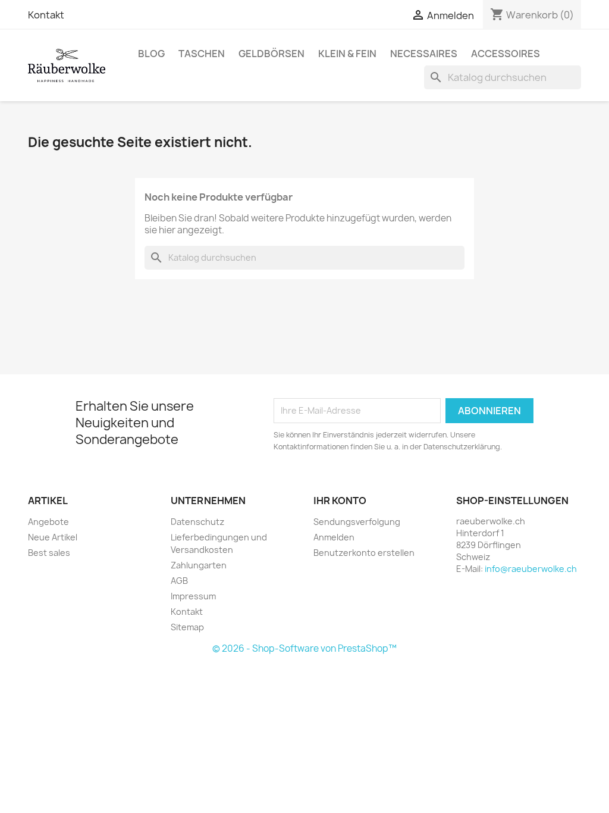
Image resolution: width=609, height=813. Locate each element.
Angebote (48, 521)
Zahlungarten (199, 565)
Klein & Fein (347, 53)
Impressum (193, 596)
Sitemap (187, 627)
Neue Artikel (52, 537)
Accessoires (505, 53)
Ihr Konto (339, 500)
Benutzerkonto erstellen (364, 552)
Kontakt (46, 14)
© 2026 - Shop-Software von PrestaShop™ (304, 648)
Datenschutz (197, 521)
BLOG (151, 53)
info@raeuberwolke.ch (531, 568)
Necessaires (423, 53)
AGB (179, 580)
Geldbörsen (271, 53)
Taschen (201, 53)
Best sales (49, 552)
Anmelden (333, 537)
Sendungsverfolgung (356, 521)
